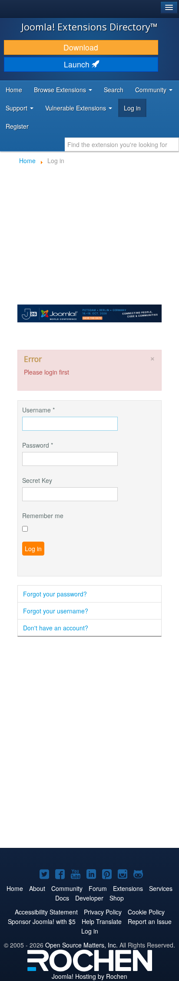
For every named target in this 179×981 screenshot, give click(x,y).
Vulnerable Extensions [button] (76, 108)
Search (113, 89)
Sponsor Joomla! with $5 (42, 921)
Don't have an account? (55, 627)
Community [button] (151, 89)
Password (37, 445)
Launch (78, 64)
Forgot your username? (55, 610)
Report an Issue (150, 921)
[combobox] (122, 144)
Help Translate (102, 921)
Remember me (42, 515)
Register (17, 126)
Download (80, 47)
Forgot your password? (55, 593)
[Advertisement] (89, 743)
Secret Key (37, 480)
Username (38, 409)
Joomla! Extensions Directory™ (89, 26)
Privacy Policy (103, 911)
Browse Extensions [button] (61, 89)
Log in (132, 108)
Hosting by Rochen (89, 976)
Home (14, 89)
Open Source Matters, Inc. (81, 945)
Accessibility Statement (46, 911)
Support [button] (17, 108)
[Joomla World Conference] (89, 312)
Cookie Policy (146, 911)
